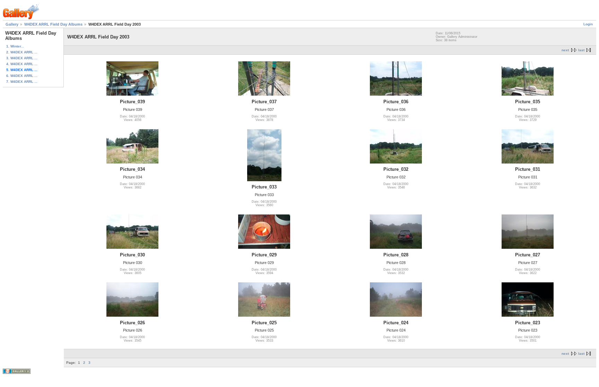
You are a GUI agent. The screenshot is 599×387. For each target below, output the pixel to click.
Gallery (12, 24)
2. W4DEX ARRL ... (21, 52)
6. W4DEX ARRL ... (21, 76)
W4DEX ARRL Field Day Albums (53, 24)
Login (588, 24)
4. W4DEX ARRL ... (21, 64)
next (565, 50)
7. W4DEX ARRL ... (21, 81)
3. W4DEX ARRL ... (21, 58)
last (581, 50)
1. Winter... (15, 46)
